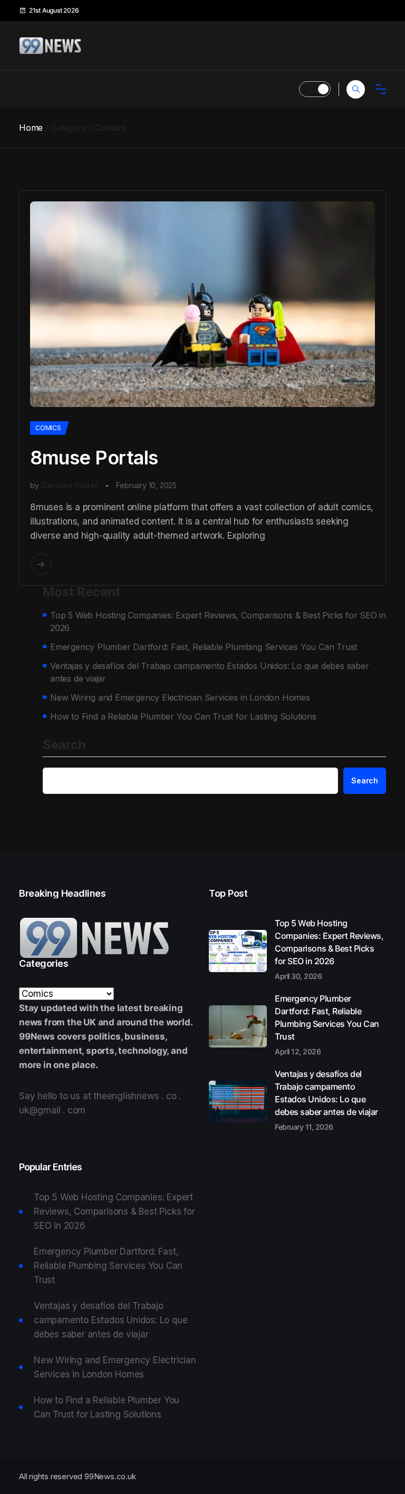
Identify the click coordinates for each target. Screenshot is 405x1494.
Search (64, 745)
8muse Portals (94, 457)
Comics (48, 428)
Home (31, 127)
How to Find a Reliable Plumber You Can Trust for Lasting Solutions (183, 716)
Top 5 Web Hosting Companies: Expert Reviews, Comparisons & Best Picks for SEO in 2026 (218, 621)
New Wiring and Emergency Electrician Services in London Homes (180, 697)
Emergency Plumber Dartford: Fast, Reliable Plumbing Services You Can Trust (203, 647)
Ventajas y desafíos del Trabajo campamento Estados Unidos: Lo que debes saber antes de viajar (209, 672)
